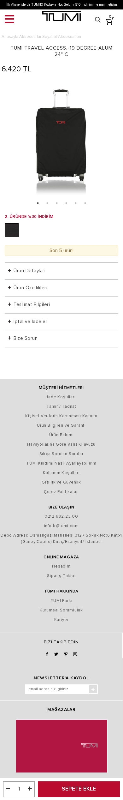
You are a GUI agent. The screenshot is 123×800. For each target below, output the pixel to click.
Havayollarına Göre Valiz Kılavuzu (61, 444)
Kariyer (61, 620)
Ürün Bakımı (61, 435)
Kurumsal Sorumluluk (61, 610)
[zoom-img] (61, 140)
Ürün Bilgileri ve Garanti (61, 426)
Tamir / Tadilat (61, 407)
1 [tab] (38, 203)
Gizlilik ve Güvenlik (61, 482)
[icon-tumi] (61, 16)
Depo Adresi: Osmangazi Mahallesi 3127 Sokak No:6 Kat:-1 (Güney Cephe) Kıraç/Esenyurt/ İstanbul (61, 538)
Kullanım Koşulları (61, 473)
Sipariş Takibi (61, 576)
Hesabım (61, 566)
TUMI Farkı (61, 601)
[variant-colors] (12, 230)
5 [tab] (76, 203)
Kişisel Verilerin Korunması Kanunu (61, 416)
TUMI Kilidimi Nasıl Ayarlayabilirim (61, 463)
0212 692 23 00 (61, 516)
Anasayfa (10, 37)
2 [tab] (47, 203)
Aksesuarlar (30, 37)
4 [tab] (66, 203)
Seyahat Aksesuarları (61, 37)
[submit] (93, 689)
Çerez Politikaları (61, 492)
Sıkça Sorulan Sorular (61, 454)
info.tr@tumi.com (61, 526)
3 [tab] (57, 203)
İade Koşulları (61, 397)
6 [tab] (85, 203)
